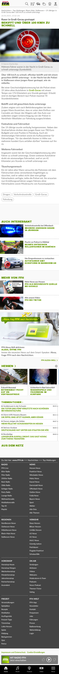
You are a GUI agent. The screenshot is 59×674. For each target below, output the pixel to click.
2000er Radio (6, 478)
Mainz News (34, 478)
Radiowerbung (35, 627)
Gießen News (35, 492)
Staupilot (38, 3)
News (32, 465)
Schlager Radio (7, 489)
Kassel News (35, 482)
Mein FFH (56, 3)
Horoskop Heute (7, 565)
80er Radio (5, 472)
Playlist (32, 3)
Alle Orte (33, 509)
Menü (53, 671)
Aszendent (5, 585)
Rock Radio (5, 482)
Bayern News (35, 499)
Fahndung (7, 199)
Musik (18, 671)
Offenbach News (36, 489)
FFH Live (4, 468)
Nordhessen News (8, 523)
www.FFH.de (17, 460)
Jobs (31, 616)
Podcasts (33, 582)
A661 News (34, 540)
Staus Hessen (35, 523)
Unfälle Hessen (35, 530)
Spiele (3, 630)
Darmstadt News (36, 485)
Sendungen (34, 565)
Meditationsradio (8, 503)
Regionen (6, 520)
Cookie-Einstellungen (36, 652)
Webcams (33, 575)
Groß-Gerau (35, 90)
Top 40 (4, 506)
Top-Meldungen (19, 11)
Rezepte (4, 609)
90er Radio (5, 475)
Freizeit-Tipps (6, 620)
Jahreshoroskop (7, 578)
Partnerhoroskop (8, 582)
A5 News (33, 537)
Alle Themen (34, 513)
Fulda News (34, 496)
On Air (33, 561)
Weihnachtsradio (7, 499)
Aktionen (33, 568)
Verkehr (34, 520)
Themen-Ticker (11, 402)
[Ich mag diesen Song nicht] (54, 659)
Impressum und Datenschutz (13, 652)
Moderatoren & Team (38, 578)
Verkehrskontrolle (23, 194)
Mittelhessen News (8, 530)
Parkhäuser (34, 547)
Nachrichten (6, 11)
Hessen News (35, 468)
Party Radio (5, 492)
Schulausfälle (35, 554)
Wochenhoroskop (8, 571)
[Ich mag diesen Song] (43, 659)
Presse (32, 623)
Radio (4, 465)
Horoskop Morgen (8, 568)
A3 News (33, 534)
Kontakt (33, 609)
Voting (32, 592)
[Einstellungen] (17, 366)
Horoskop (6, 561)
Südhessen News (8, 537)
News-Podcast (35, 585)
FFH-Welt (34, 599)
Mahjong (4, 633)
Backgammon (6, 637)
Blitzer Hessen (35, 527)
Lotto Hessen (6, 627)
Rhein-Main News (8, 534)
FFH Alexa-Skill (48, 360)
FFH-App (33, 603)
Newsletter (34, 606)
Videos (32, 571)
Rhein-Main (30, 11)
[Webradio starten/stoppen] (49, 659)
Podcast (29, 671)
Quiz (3, 640)
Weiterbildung (35, 630)
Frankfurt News (36, 472)
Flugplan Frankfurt (37, 551)
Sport (32, 503)
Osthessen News (8, 527)
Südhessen (40, 11)
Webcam (50, 3)
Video (41, 671)
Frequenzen (34, 613)
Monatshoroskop (8, 575)
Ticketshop (5, 623)
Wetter (44, 3)
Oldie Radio (5, 485)
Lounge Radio (6, 496)
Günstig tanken (35, 544)
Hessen (7, 366)
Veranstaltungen (7, 603)
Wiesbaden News (36, 475)
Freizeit (5, 599)
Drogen (6, 194)
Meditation (5, 613)
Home (6, 671)
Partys (3, 644)
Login (32, 633)
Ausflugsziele (6, 616)
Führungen (34, 620)
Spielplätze (5, 606)
